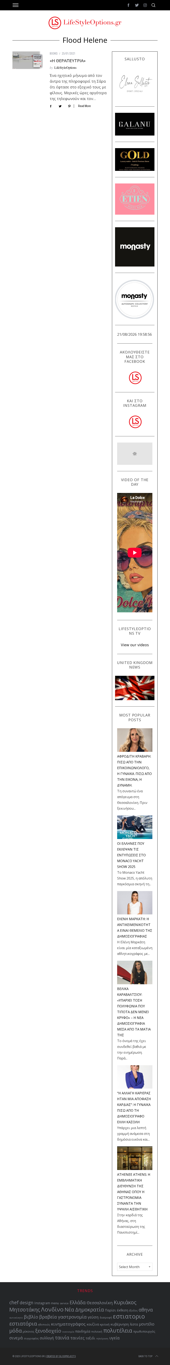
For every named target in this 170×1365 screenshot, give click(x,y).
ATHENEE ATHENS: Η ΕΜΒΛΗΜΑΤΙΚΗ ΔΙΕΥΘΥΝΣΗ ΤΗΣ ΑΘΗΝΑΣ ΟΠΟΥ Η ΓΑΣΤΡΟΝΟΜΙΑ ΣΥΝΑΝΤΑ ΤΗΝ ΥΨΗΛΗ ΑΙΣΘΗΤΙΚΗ (133, 1191)
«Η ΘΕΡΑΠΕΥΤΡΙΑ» (68, 60)
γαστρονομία (72, 1317)
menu (55, 1303)
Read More (84, 106)
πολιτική (96, 1331)
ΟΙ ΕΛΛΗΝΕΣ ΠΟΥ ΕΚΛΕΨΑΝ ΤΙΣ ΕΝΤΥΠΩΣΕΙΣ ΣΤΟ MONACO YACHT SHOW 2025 (131, 855)
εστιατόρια (23, 1323)
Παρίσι (110, 1310)
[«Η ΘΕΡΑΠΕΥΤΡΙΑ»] (28, 60)
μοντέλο (146, 1324)
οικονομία (68, 1331)
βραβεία (48, 1317)
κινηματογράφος (68, 1324)
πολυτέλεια (117, 1330)
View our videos (135, 644)
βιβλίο (31, 1317)
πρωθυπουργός (144, 1331)
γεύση (93, 1317)
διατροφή (106, 1317)
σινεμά (16, 1338)
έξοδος (133, 1310)
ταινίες (77, 1338)
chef (14, 1302)
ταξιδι (90, 1338)
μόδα (15, 1330)
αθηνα (146, 1310)
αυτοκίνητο (16, 1317)
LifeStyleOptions (65, 67)
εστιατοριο (129, 1316)
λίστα (134, 1324)
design (26, 1302)
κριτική (104, 1324)
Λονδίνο (52, 1309)
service (64, 1303)
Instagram (42, 1303)
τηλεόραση (102, 1338)
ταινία (62, 1337)
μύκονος (28, 1331)
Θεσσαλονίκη (100, 1302)
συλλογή (47, 1338)
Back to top (145, 1356)
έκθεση (122, 1310)
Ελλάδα (78, 1302)
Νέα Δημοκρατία (84, 1309)
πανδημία (82, 1331)
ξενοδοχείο (48, 1330)
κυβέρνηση (119, 1324)
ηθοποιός (44, 1324)
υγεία (114, 1338)
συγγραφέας (31, 1338)
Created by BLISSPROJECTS (61, 1356)
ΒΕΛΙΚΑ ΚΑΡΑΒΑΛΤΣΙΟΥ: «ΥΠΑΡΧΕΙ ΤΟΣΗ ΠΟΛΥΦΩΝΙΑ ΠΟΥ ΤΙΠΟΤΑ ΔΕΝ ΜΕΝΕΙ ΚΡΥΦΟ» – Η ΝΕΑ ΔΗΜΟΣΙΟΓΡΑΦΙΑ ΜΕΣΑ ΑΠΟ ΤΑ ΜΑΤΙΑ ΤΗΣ (134, 1012)
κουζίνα (93, 1324)
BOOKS (54, 53)
